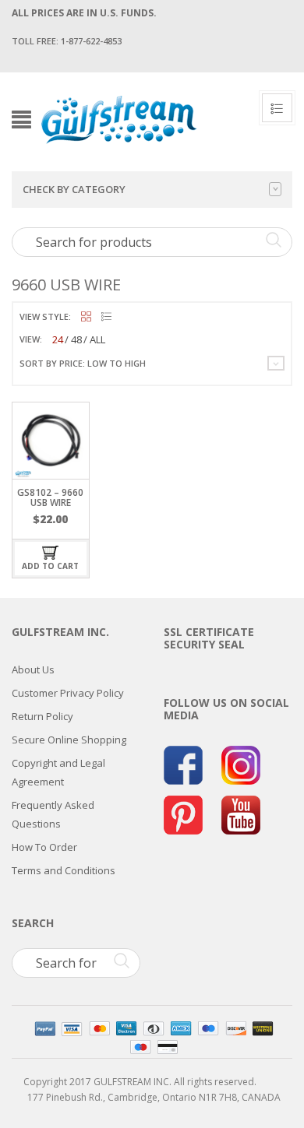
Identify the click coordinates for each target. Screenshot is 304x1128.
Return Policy (42, 716)
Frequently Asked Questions (53, 814)
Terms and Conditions (63, 870)
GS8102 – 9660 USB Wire (50, 497)
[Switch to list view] (106, 317)
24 (57, 339)
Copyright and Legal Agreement (58, 772)
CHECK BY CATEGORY (74, 189)
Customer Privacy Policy (68, 693)
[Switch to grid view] (86, 317)
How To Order (44, 847)
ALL (97, 339)
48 (76, 339)
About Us (33, 669)
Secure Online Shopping (69, 740)
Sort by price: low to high (82, 363)
